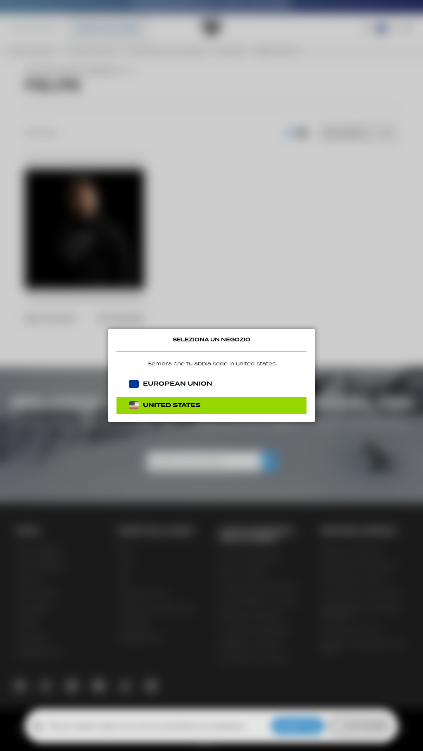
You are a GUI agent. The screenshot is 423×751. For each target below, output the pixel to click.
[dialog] (211, 375)
